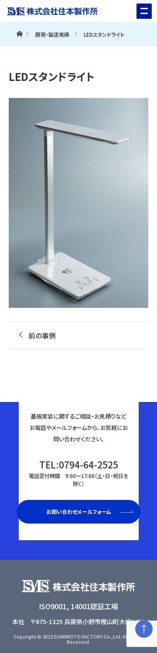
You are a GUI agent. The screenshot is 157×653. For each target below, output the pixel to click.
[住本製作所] (49, 7)
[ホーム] (19, 31)
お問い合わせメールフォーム (78, 511)
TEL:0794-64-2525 (78, 472)
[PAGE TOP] (144, 629)
